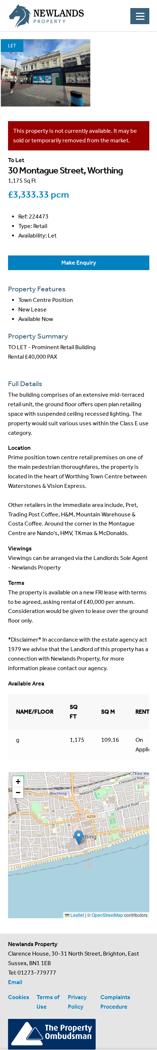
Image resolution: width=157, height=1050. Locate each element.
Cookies (18, 997)
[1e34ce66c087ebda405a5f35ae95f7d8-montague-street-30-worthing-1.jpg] (45, 73)
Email (15, 982)
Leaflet (76, 915)
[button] (78, 837)
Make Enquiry (78, 262)
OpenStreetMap (107, 915)
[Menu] (139, 16)
